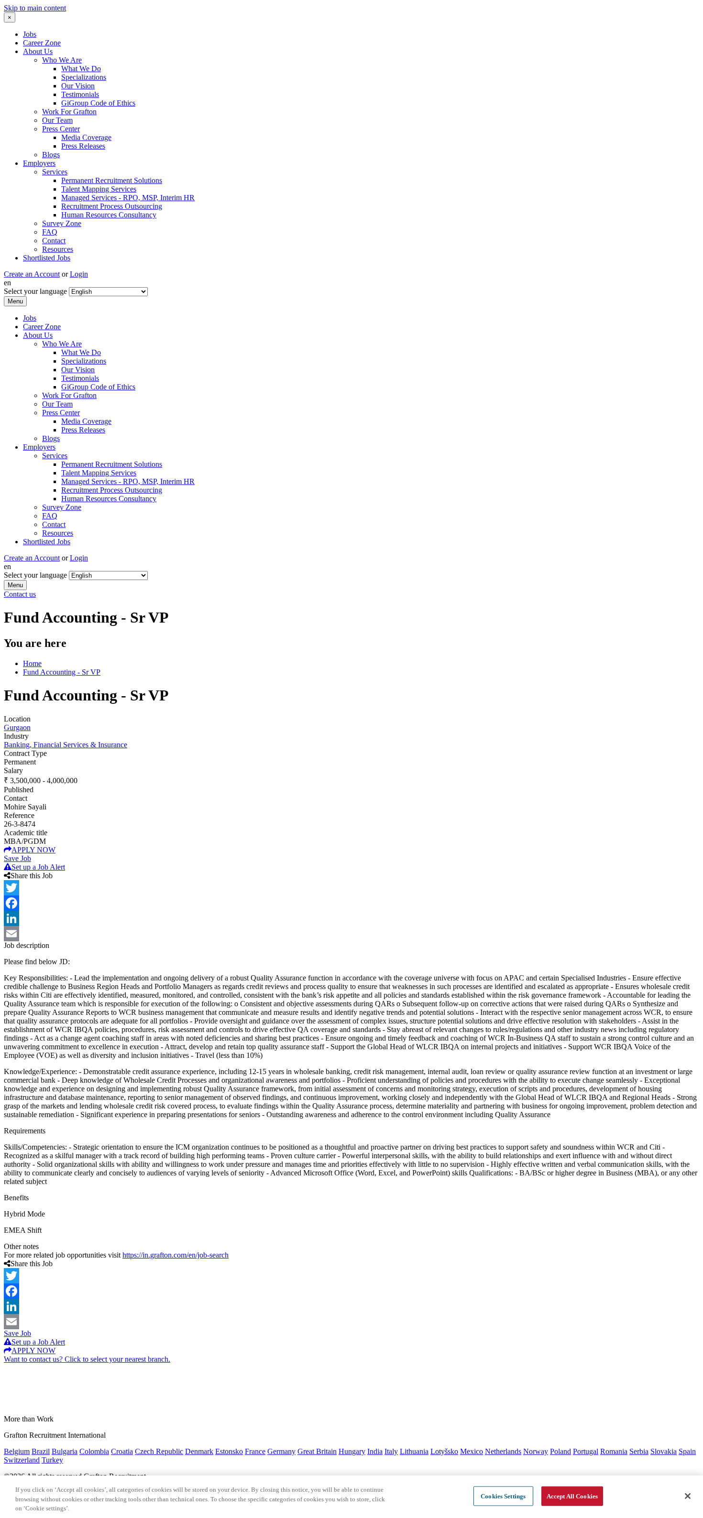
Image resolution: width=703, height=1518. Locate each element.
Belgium (17, 1451)
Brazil (41, 1451)
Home (32, 663)
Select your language (35, 291)
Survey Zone (61, 223)
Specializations (83, 77)
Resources (57, 249)
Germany (281, 1451)
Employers (39, 163)
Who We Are (62, 60)
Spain (687, 1451)
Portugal (585, 1451)
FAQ (49, 232)
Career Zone (42, 43)
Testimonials (80, 94)
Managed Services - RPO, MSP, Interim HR (128, 198)
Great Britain (317, 1451)
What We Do (81, 69)
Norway (535, 1451)
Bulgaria (64, 1451)
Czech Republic (159, 1451)
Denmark (199, 1451)
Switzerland (22, 1460)
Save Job (17, 858)
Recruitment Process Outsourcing (111, 206)
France (255, 1451)
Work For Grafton (69, 112)
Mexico (471, 1451)
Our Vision (78, 86)
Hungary (352, 1451)
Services (54, 172)
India (375, 1451)
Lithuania (414, 1451)
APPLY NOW (33, 850)
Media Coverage (86, 137)
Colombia (94, 1451)
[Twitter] (351, 887)
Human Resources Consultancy (108, 215)
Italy (391, 1451)
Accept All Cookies (572, 1495)
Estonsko (229, 1451)
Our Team (57, 120)
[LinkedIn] (351, 918)
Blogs (51, 155)
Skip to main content (35, 8)
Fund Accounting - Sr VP (61, 672)
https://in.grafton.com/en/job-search (175, 1255)
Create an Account (32, 274)
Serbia (638, 1451)
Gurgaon (17, 727)
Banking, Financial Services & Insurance (65, 745)
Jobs (29, 34)
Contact (54, 241)
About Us (38, 51)
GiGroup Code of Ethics (98, 103)
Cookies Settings (503, 1495)
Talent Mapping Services (98, 189)
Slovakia (663, 1451)
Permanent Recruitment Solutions (111, 180)
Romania (613, 1451)
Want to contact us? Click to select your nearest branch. (87, 1359)
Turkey (52, 1460)
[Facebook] (351, 903)
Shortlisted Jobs (46, 258)
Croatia (122, 1451)
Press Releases (83, 146)
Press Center (61, 129)
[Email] (351, 933)
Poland (560, 1451)
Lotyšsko (444, 1451)
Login (79, 274)
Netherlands (503, 1451)
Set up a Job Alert (38, 867)
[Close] (687, 1496)
